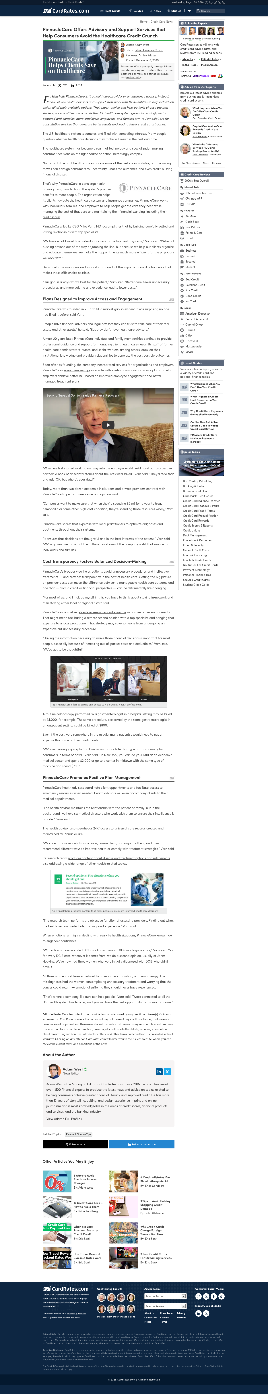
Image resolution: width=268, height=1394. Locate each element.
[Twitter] (198, 1297)
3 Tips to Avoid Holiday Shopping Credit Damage (155, 1205)
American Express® (197, 313)
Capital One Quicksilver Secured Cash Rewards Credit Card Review (204, 425)
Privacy (181, 1313)
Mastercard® (193, 346)
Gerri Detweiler (200, 118)
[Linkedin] (220, 3)
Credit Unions (191, 530)
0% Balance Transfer (198, 193)
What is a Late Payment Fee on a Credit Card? (86, 1230)
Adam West (73, 1069)
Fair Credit (192, 290)
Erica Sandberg (200, 136)
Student (190, 267)
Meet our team (104, 1316)
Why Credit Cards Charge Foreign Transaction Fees (152, 1230)
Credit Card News (162, 21)
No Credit (191, 301)
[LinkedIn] (198, 1313)
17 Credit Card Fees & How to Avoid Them (88, 1204)
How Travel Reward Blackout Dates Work (87, 1256)
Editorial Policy (210, 59)
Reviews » (216, 163)
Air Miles (190, 216)
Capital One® (194, 324)
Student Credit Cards (196, 584)
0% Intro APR (193, 198)
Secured (190, 261)
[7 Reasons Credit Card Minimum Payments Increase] (184, 441)
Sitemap (181, 1317)
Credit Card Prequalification (200, 515)
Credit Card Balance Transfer (201, 501)
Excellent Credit (195, 285)
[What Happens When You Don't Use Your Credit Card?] (184, 390)
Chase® (190, 330)
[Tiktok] (223, 3)
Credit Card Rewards (196, 520)
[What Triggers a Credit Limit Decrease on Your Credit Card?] (184, 403)
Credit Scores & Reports (198, 525)
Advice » (196, 163)
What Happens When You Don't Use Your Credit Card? (207, 111)
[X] (216, 3)
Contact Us (150, 1317)
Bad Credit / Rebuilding (198, 481)
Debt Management (195, 535)
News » (206, 163)
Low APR (191, 204)
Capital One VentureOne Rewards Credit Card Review (207, 129)
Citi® (188, 335)
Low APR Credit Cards (197, 560)
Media (147, 1321)
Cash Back (192, 221)
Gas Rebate (192, 227)
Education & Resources (197, 540)
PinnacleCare (75, 96)
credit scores (51, 217)
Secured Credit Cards (196, 580)
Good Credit (193, 296)
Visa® (189, 352)
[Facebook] (211, 3)
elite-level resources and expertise (102, 612)
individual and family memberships (118, 338)
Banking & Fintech (194, 486)
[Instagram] (207, 3)
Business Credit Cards (197, 491)
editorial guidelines (76, 1313)
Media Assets (209, 64)
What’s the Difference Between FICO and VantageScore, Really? (206, 148)
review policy (133, 77)
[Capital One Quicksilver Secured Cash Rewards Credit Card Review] (184, 428)
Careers (164, 1317)
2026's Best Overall (197, 180)
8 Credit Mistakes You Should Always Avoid (155, 1179)
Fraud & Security (193, 545)
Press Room (166, 1313)
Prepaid (190, 256)
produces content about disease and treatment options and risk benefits (119, 858)
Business (190, 250)
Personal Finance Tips (78, 1134)
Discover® (191, 341)
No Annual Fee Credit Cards (200, 565)
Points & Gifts (193, 232)
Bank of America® (196, 319)
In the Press (189, 64)
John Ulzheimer (200, 154)
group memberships (76, 370)
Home (143, 21)
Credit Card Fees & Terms (199, 511)
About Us (187, 59)
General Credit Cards (196, 550)
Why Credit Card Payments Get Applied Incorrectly (206, 412)
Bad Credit (192, 279)
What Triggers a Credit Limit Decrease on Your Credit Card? (204, 400)
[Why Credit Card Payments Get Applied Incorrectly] (184, 415)
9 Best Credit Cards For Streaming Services (156, 1256)
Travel (189, 238)
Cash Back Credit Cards (198, 496)
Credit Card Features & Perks (201, 506)
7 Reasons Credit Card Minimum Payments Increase (203, 438)
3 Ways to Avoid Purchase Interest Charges (86, 1179)
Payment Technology (196, 570)
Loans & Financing (195, 555)
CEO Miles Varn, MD (86, 226)
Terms (163, 1321)
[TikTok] (221, 1297)
